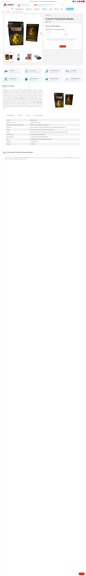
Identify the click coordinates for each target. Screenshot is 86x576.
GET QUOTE (63, 46)
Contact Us (8, 1)
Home (3, 11)
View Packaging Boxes (51, 1)
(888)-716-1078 (25, 4)
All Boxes (56, 9)
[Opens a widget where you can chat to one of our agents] (81, 574)
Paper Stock (29, 9)
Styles (51, 9)
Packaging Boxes (19, 9)
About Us (3, 1)
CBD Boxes (44, 9)
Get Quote (70, 9)
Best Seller (36, 9)
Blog (62, 9)
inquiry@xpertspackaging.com (46, 4)
